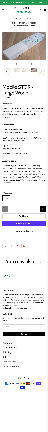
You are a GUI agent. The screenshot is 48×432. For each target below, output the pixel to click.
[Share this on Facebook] (11, 246)
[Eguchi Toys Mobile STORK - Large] (23, 46)
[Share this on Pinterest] (17, 246)
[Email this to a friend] (23, 246)
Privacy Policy (9, 361)
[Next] (31, 64)
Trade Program (10, 347)
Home (14, 23)
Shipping (7, 352)
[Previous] (17, 64)
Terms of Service (11, 366)
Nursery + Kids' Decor (27, 23)
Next (29, 18)
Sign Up (24, 334)
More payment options (24, 231)
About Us (7, 343)
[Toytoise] (24, 10)
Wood (6, 198)
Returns (6, 357)
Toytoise (27, 378)
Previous (20, 18)
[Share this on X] (4, 246)
